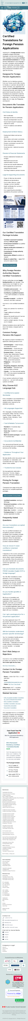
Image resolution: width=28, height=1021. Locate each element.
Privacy (3, 949)
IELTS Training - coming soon (8, 853)
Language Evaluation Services (8, 847)
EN (23, 2)
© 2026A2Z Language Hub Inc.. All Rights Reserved (14, 1018)
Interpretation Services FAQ (8, 842)
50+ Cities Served (6, 884)
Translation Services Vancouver (8, 816)
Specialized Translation (7, 800)
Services (5, 790)
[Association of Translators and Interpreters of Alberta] (14, 961)
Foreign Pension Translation (8, 799)
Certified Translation (6, 795)
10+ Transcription (6, 895)
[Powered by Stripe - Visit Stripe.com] (14, 993)
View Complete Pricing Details (12, 495)
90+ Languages (5, 882)
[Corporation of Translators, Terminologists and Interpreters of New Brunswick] (23, 965)
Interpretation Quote (6, 865)
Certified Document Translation (8, 809)
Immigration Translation (7, 823)
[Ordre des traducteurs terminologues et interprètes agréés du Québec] (17, 969)
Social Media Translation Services (9, 804)
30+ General (5, 892)
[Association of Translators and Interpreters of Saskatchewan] (21, 961)
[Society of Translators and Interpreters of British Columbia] (6, 965)
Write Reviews (5, 899)
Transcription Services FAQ (7, 828)
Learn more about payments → (14, 996)
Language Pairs (5, 869)
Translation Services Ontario (8, 819)
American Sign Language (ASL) (8, 839)
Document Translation (10, 708)
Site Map (4, 909)
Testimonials (5, 898)
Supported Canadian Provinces (8, 870)
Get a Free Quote (5, 861)
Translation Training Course (8, 851)
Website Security (5, 908)
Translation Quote (6, 864)
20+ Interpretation (6, 894)
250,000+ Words (5, 887)
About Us (4, 947)
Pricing (3, 903)
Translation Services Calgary (8, 817)
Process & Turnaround (7, 904)
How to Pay (4, 905)
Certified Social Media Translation (9, 811)
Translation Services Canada (8, 813)
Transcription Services (6, 805)
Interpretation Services (8, 832)
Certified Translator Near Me (8, 820)
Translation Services (7, 792)
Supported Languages (10, 705)
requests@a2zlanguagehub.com (13, 682)
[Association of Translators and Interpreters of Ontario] (7, 961)
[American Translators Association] (15, 965)
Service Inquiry (5, 849)
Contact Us (6, 916)
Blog (3, 900)
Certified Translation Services (12, 703)
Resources (6, 873)
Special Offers (5, 862)
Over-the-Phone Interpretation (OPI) (9, 837)
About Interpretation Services (8, 834)
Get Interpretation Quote (7, 843)
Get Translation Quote (6, 830)
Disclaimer (4, 951)
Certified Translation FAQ (7, 827)
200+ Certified (5, 890)
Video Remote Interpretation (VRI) (9, 838)
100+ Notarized (5, 891)
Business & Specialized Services (9, 801)
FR (26, 2)
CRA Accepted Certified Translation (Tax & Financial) (13, 797)
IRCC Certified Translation (11, 701)
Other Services (6, 845)
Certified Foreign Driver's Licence (9, 821)
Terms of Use (5, 948)
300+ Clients (5, 886)
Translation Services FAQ (7, 825)
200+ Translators (5, 883)
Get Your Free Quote (10, 265)
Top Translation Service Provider (9, 803)
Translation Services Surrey (8, 815)
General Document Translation (8, 793)
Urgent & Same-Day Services (8, 807)
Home (4, 9)
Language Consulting (6, 848)
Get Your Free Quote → (9, 665)
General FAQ (5, 875)
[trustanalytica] (9, 1000)
